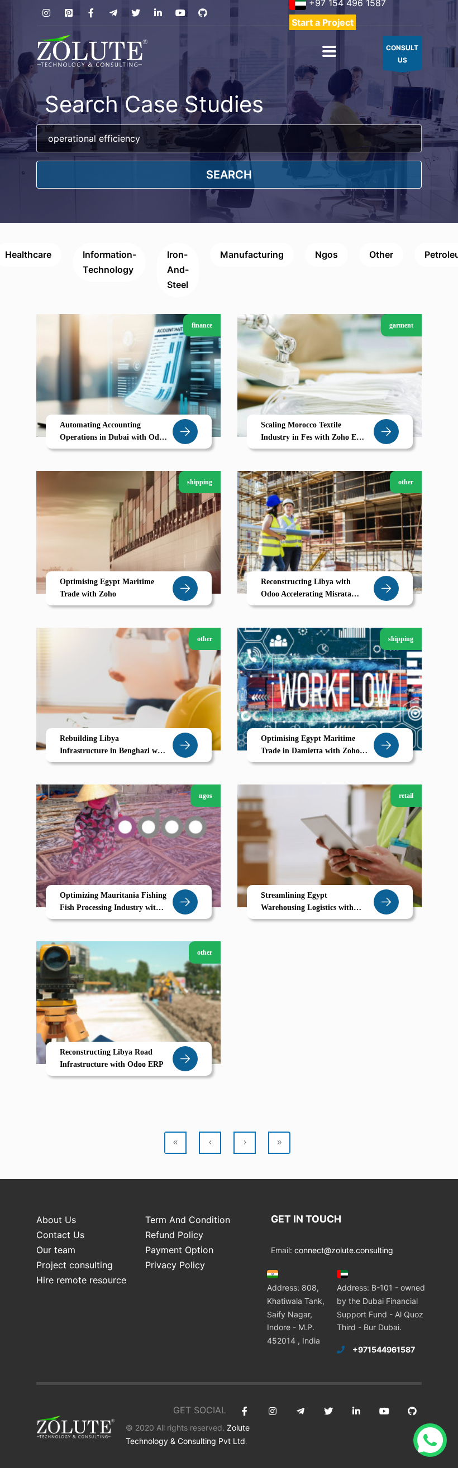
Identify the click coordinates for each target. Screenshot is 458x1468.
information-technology (109, 262)
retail (406, 796)
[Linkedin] (158, 13)
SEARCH (229, 174)
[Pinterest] (68, 13)
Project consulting (74, 1264)
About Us (56, 1219)
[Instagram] (46, 13)
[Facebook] (91, 13)
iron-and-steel (178, 269)
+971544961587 (383, 1349)
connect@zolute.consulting (343, 1250)
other (381, 254)
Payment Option (179, 1249)
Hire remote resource (81, 1280)
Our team (55, 1249)
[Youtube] (180, 13)
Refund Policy (174, 1234)
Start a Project (323, 22)
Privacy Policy (175, 1264)
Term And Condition (187, 1219)
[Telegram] (113, 13)
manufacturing (252, 254)
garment (401, 325)
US (402, 54)
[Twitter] (135, 13)
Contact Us (60, 1234)
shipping (199, 482)
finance (202, 325)
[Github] (202, 13)
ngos (326, 254)
